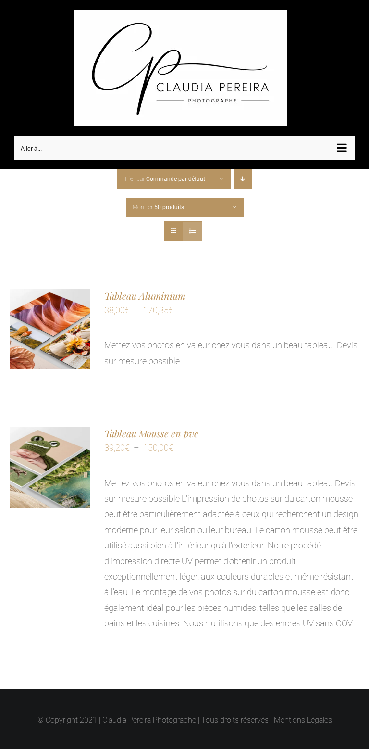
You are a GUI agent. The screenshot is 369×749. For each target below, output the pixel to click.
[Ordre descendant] (243, 179)
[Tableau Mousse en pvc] (50, 434)
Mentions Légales (303, 719)
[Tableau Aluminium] (50, 297)
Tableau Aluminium (144, 295)
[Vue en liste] (192, 231)
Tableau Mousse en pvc (151, 433)
